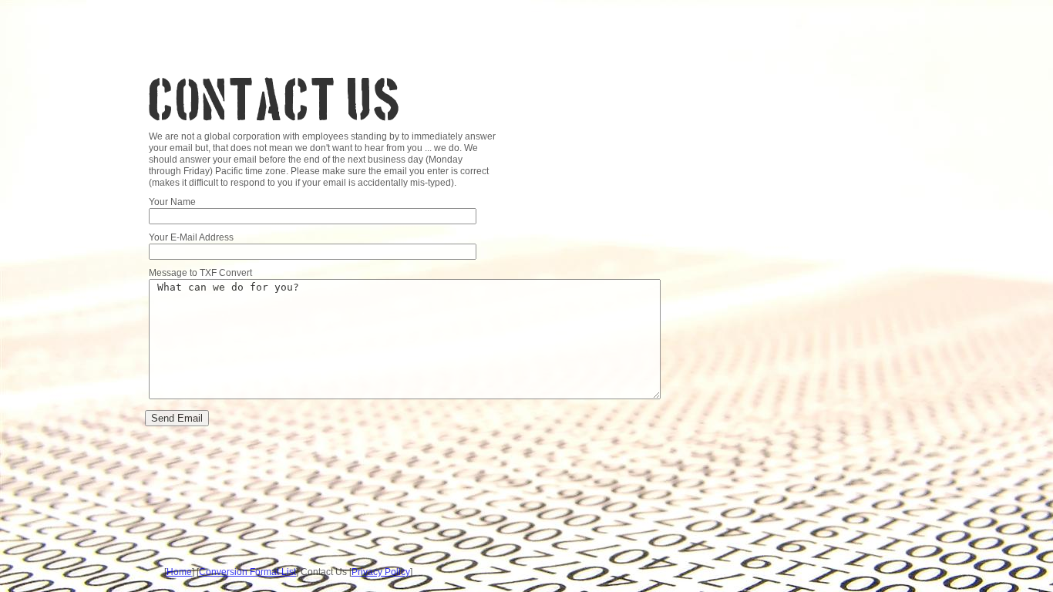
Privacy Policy (381, 572)
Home (179, 572)
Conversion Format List (247, 572)
